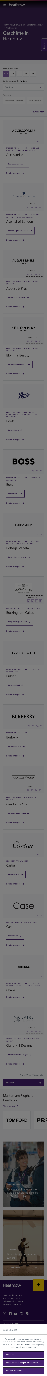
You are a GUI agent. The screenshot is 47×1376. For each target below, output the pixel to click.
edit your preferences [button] (27, 1347)
